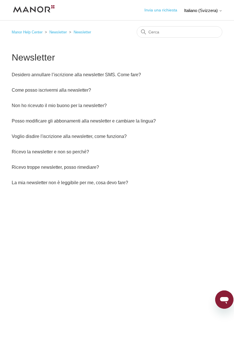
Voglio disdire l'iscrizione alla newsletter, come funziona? (69, 136)
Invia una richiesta (160, 10)
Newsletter (58, 32)
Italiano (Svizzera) (201, 10)
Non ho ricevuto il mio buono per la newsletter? (59, 105)
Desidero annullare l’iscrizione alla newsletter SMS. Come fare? (76, 74)
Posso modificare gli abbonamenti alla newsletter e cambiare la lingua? (84, 121)
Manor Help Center (27, 32)
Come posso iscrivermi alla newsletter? (51, 90)
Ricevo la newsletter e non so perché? (50, 151)
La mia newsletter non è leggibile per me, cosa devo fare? (70, 182)
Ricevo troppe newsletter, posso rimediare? (55, 167)
